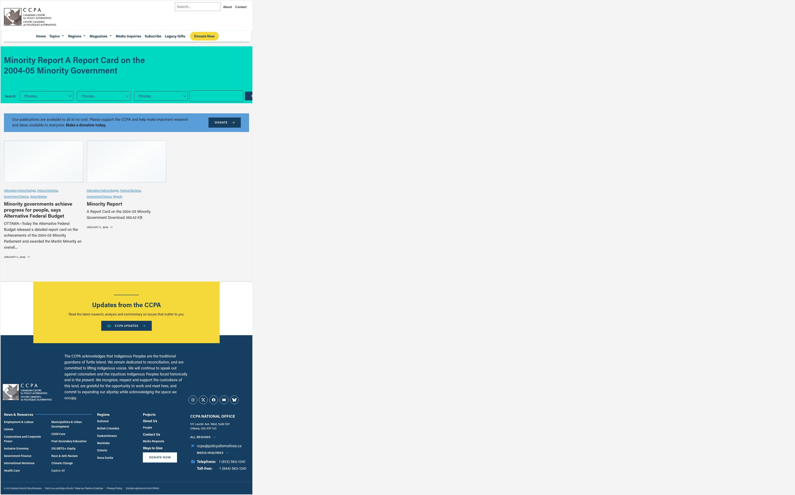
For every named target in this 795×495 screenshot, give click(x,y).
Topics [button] (54, 36)
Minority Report (104, 203)
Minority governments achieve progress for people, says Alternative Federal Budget (38, 209)
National (103, 421)
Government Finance (16, 196)
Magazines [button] (98, 36)
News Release (38, 196)
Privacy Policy (114, 488)
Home (41, 36)
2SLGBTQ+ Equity (63, 448)
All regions (200, 437)
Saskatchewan (107, 436)
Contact (241, 7)
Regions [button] (74, 36)
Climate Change (62, 463)
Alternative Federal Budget (20, 190)
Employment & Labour (19, 422)
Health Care (12, 470)
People (147, 427)
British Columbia (108, 428)
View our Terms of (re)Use (89, 488)
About (227, 7)
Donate (221, 122)
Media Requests (153, 441)
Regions (103, 414)
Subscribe (153, 36)
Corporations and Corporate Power (22, 439)
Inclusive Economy (16, 448)
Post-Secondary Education (69, 441)
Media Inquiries (128, 36)
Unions (8, 429)
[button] (46, 96)
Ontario (102, 450)
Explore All (58, 470)
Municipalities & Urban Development (66, 424)
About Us (150, 421)
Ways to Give (153, 448)
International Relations (19, 463)
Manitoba (103, 443)
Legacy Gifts (175, 36)
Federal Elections (47, 190)
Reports (117, 196)
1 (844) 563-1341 (232, 468)
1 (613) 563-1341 (232, 461)
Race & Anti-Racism (64, 456)
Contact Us (151, 434)
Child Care (58, 434)
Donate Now (204, 36)
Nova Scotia (105, 458)
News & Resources (18, 414)
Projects (149, 414)
